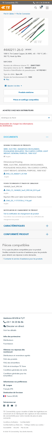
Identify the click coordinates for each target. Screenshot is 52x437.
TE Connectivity (6, 8)
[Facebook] (4, 406)
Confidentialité (25, 422)
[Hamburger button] (47, 7)
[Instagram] (16, 406)
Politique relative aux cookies (33, 425)
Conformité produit (16, 234)
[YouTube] (12, 406)
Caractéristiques (14, 226)
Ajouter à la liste (13, 86)
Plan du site (24, 427)
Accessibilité (7, 427)
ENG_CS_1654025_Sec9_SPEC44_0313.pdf (23, 190)
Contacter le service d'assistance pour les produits (23, 259)
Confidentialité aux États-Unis (12, 425)
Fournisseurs (8, 344)
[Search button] (35, 7)
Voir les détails (9, 330)
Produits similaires (26, 92)
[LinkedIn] (8, 406)
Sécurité (16, 427)
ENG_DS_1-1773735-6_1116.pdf (19, 201)
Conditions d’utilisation (10, 422)
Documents (11, 137)
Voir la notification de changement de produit (21, 214)
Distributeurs (8, 340)
